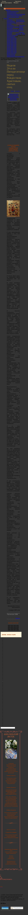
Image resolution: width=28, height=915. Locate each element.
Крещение (10, 28)
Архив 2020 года (11, 45)
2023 (14, 625)
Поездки (21, 29)
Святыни (6, 18)
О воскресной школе (13, 29)
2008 (12, 629)
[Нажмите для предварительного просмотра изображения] (13, 100)
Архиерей (10, 20)
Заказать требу (11, 35)
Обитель (8, 10)
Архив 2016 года (11, 39)
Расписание (10, 25)
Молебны (9, 34)
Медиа (21, 28)
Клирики (9, 24)
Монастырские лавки (13, 17)
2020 (12, 627)
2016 (12, 628)
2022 (17, 625)
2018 (17, 627)
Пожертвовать (11, 36)
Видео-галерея (11, 53)
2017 (9, 628)
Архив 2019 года (11, 44)
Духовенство (20, 20)
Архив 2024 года (11, 51)
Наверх (17, 618)
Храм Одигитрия (11, 12)
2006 (17, 629)
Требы (21, 27)
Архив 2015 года (11, 38)
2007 (14, 629)
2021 (9, 627)
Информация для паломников (15, 56)
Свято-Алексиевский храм (14, 15)
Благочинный (11, 21)
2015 (14, 628)
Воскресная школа (19, 23)
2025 (9, 625)
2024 (12, 625)
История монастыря (13, 11)
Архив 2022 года (11, 48)
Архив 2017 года (11, 41)
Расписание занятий (13, 31)
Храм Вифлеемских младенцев (16, 14)
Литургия (9, 32)
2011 (17, 628)
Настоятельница (11, 22)
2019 (14, 627)
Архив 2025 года (11, 52)
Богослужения (20, 21)
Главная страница (20, 33)
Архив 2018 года (11, 42)
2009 (9, 629)
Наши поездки (11, 55)
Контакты (22, 25)
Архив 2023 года (11, 49)
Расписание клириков (13, 27)
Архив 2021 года (11, 46)
